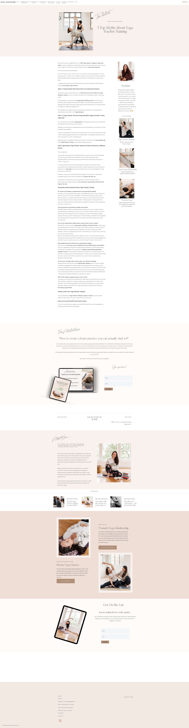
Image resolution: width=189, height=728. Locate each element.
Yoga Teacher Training (115, 21)
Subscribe (105, 642)
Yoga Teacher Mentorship (101, 499)
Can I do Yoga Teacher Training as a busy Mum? (72, 503)
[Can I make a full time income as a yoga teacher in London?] (87, 501)
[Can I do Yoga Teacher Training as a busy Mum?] (58, 501)
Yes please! (108, 389)
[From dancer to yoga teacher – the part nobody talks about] (115, 501)
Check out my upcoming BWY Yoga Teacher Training (72, 301)
